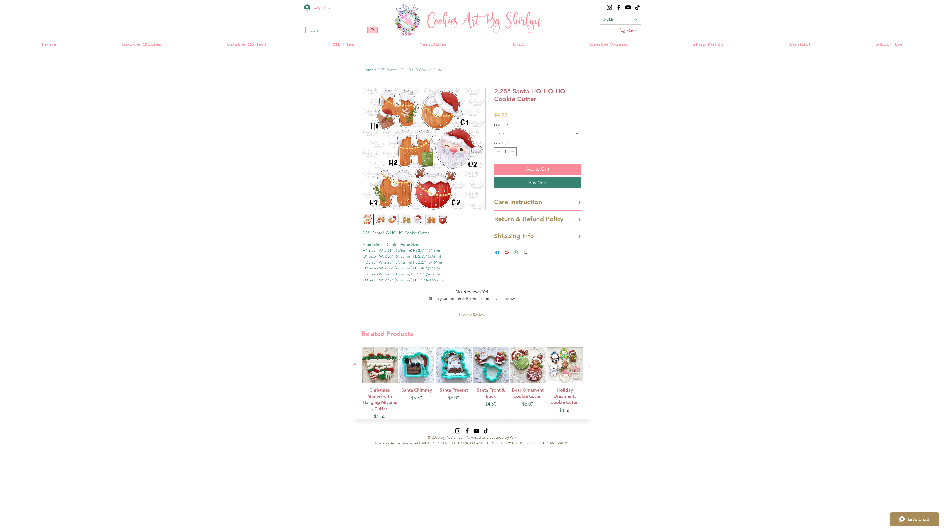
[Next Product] (590, 365)
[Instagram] (609, 7)
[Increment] (513, 152)
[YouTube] (628, 7)
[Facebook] (618, 7)
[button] (630, 30)
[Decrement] (498, 152)
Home (368, 69)
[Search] (372, 30)
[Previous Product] (355, 365)
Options (501, 125)
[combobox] (537, 133)
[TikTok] (637, 7)
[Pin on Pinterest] (507, 252)
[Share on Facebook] (497, 252)
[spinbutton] (505, 152)
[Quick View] (380, 365)
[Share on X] (525, 252)
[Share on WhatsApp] (516, 252)
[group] (472, 383)
